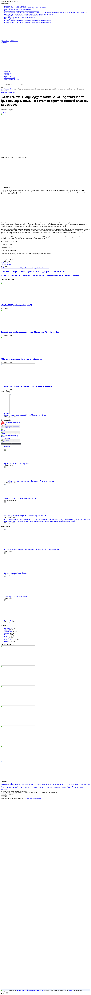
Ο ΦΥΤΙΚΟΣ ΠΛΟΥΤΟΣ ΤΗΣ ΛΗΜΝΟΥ (38, 787)
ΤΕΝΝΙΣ (63, 787)
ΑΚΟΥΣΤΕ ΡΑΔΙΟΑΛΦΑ (12, 79)
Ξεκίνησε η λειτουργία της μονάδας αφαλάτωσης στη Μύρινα (21, 11)
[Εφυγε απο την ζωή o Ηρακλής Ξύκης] (18, 301)
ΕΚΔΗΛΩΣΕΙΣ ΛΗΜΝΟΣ (53, 784)
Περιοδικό (7, 641)
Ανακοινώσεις (9, 89)
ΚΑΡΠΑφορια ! (9, 620)
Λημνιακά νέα (15, 787)
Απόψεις (6, 633)
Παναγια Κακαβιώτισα (55, 787)
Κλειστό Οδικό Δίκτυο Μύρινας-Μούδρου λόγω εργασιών (21, 17)
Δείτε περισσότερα (6, 264)
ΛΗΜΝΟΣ (7, 73)
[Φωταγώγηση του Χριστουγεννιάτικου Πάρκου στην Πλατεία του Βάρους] (18, 328)
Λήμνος (6, 638)
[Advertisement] (45, 56)
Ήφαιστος (27, 784)
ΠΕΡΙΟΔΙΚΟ (8, 76)
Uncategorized (8, 628)
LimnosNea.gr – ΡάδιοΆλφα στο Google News (30, 990)
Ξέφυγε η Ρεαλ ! (9, 19)
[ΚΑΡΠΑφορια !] (21, 618)
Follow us (4, 789)
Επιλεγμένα (12, 92)
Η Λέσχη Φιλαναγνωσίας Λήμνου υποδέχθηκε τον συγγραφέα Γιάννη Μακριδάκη (27, 20)
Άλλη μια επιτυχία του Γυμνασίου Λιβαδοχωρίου (18, 9)
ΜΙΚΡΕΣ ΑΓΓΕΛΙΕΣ (10, 639)
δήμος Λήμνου (72, 787)
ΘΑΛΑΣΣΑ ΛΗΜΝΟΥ (85, 784)
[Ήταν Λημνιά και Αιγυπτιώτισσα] (20, 595)
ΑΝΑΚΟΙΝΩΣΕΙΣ (9, 78)
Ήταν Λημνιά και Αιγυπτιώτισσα (15, 597)
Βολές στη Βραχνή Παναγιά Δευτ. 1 (16, 573)
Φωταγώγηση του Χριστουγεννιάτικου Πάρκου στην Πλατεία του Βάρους (25, 7)
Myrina (13, 784)
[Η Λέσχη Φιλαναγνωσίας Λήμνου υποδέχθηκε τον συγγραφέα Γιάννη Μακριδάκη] (21, 547)
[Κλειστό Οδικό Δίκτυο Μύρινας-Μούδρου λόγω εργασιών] (14, 760)
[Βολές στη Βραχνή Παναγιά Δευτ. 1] (18, 571)
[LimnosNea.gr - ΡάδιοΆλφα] (9, 41)
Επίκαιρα (6, 635)
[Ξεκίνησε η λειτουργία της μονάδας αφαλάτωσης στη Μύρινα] (18, 382)
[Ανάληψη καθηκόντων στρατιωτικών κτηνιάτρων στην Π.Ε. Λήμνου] (18, 744)
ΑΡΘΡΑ (6, 74)
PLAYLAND (20, 784)
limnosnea (7, 784)
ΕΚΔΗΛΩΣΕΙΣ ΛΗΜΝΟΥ (71, 784)
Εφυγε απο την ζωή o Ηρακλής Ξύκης (15, 6)
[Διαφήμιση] (4, 42)
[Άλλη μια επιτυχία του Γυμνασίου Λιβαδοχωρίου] (18, 355)
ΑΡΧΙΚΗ (7, 71)
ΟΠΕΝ (24, 787)
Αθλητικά (7, 630)
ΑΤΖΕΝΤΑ (40, 784)
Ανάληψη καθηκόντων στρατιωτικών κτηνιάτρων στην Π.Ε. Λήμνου (23, 16)
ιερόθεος (81, 787)
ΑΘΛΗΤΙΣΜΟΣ (33, 784)
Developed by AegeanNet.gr (33, 798)
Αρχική (3, 89)
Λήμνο (71, 990)
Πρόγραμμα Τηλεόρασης (11, 444)
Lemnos (3, 784)
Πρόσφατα (7, 446)
